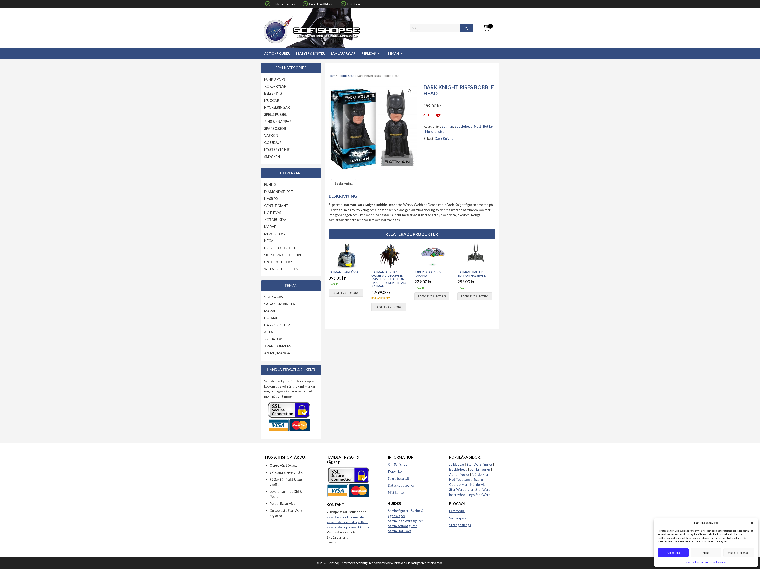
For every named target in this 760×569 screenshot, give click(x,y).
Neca (268, 241)
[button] (752, 523)
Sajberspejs (457, 518)
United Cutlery (278, 262)
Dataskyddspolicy (401, 485)
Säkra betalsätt (399, 478)
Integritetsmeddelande (713, 561)
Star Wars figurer (479, 464)
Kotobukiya (275, 220)
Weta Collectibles (281, 269)
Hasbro (271, 199)
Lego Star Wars (478, 495)
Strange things (460, 525)
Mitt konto (396, 492)
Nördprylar (480, 474)
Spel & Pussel (275, 114)
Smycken (272, 157)
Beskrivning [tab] (343, 183)
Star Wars (273, 297)
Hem (332, 75)
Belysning (273, 93)
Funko (270, 184)
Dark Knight (444, 138)
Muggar (271, 100)
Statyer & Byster (310, 53)
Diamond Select (278, 192)
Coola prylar (458, 485)
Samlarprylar (343, 53)
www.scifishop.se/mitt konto (348, 527)
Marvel (270, 227)
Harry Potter (277, 325)
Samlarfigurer (480, 469)
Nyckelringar (277, 107)
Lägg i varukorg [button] (346, 292)
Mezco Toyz (275, 234)
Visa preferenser (739, 552)
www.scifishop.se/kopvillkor (347, 522)
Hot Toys (272, 213)
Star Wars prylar (461, 489)
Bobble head (346, 75)
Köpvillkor (395, 471)
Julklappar (456, 464)
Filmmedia (457, 511)
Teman (393, 53)
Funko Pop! (274, 79)
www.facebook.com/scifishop (348, 517)
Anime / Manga (277, 353)
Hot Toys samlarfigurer (466, 479)
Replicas (368, 53)
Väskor (271, 135)
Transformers (277, 346)
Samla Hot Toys (399, 531)
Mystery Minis (277, 149)
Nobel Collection (280, 248)
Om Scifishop (397, 464)
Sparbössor (275, 128)
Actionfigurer (277, 53)
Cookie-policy (691, 561)
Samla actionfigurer (402, 526)
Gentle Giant (276, 206)
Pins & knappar (277, 121)
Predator (273, 339)
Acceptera (673, 552)
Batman (447, 126)
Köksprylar (275, 86)
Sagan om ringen (279, 304)
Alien (269, 332)
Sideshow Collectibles (284, 255)
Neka (706, 552)
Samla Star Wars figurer (405, 521)
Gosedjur (272, 143)
